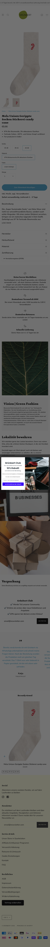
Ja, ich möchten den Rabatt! (13, 484)
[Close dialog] (47, 459)
